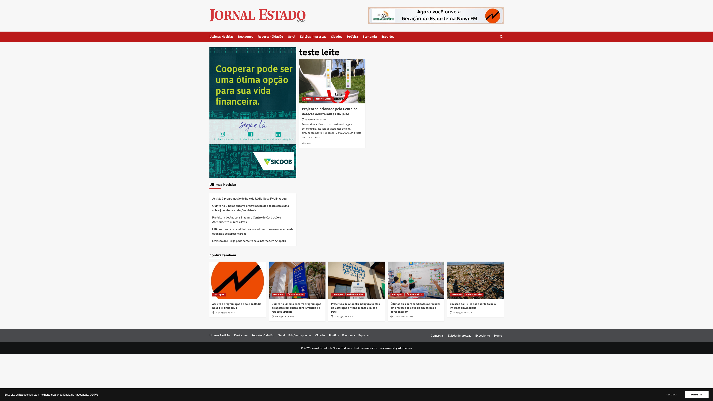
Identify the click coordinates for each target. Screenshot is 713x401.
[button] (501, 36)
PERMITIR (696, 394)
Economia (370, 36)
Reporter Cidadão (270, 36)
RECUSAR (671, 394)
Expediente (482, 335)
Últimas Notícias (221, 36)
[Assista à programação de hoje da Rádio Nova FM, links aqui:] (237, 280)
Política (352, 36)
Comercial (437, 335)
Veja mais (306, 143)
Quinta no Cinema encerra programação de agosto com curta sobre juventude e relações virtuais (250, 208)
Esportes (387, 36)
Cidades (336, 36)
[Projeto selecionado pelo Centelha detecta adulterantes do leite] (332, 81)
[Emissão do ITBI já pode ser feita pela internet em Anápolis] (475, 280)
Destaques (245, 36)
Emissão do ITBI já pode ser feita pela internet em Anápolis (249, 240)
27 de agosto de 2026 (284, 316)
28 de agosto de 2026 (225, 312)
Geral (291, 36)
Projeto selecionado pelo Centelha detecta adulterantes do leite (330, 111)
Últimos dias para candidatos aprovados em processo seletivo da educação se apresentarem (252, 231)
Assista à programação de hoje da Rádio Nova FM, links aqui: (250, 198)
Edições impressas (313, 36)
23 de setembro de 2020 (316, 119)
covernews (387, 348)
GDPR (94, 394)
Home (498, 335)
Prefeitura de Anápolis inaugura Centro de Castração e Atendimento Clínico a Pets (246, 220)
